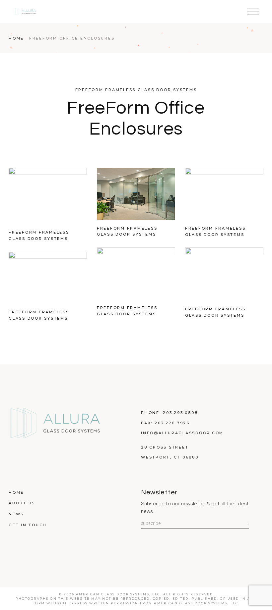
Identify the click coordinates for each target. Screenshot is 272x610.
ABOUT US (22, 503)
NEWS (16, 514)
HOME (16, 492)
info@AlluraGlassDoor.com (182, 433)
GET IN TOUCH (28, 525)
